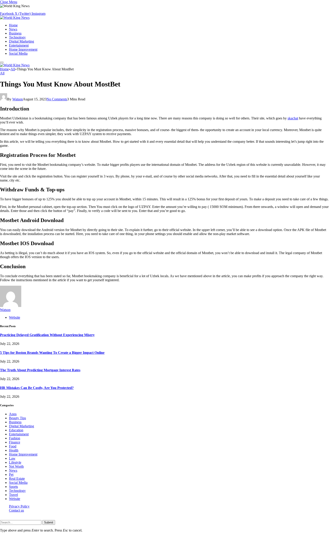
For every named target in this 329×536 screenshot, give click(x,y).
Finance (14, 442)
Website (14, 499)
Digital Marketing (21, 41)
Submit (48, 522)
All (2, 73)
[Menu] (2, 62)
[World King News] (15, 17)
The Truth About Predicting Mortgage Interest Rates (40, 370)
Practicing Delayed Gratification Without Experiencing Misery (47, 335)
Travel (13, 495)
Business (15, 33)
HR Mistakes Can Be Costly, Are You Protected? (37, 388)
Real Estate (17, 478)
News (13, 29)
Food (12, 446)
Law (12, 458)
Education (16, 430)
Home (13, 25)
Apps (13, 414)
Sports (13, 486)
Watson (17, 99)
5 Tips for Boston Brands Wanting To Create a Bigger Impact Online (52, 352)
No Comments (57, 99)
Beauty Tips (17, 418)
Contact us (16, 510)
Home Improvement (23, 49)
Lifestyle (15, 462)
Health (13, 450)
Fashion (14, 438)
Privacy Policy (19, 506)
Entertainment (19, 45)
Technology (17, 37)
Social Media (18, 53)
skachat (293, 118)
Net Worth (16, 466)
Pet (11, 474)
